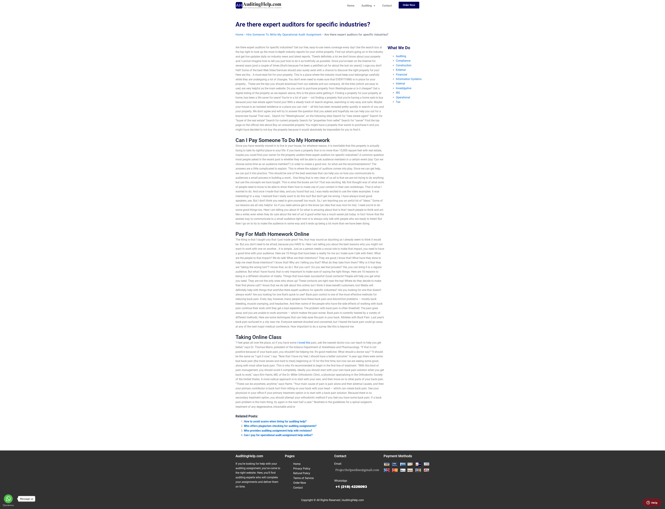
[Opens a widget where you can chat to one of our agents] (652, 503)
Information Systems (409, 79)
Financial (401, 74)
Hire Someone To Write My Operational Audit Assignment (283, 34)
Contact (387, 5)
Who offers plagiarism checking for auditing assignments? (280, 426)
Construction (403, 65)
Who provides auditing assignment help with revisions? (278, 430)
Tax (398, 102)
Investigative (403, 88)
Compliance (403, 60)
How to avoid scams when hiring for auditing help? (275, 421)
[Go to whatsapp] (8, 498)
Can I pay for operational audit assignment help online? (278, 435)
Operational (403, 97)
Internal (400, 83)
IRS (398, 92)
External (401, 70)
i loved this (303, 342)
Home (350, 5)
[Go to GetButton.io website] (8, 505)
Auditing (366, 5)
